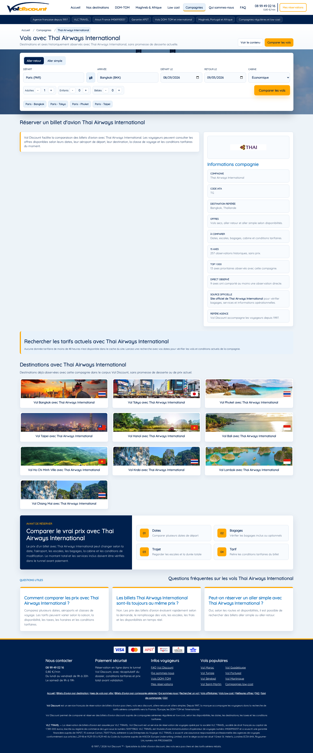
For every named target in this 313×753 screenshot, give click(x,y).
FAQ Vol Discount (162, 667)
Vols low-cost (226, 693)
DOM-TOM (122, 7)
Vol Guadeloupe (235, 667)
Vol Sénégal (208, 678)
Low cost (174, 7)
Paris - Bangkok (35, 104)
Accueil (75, 7)
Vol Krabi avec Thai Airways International (156, 470)
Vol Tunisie (207, 673)
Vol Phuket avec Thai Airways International (249, 402)
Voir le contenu (250, 42)
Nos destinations (97, 7)
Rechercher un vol (189, 693)
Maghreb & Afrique (149, 7)
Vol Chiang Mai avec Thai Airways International (64, 503)
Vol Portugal (233, 673)
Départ (27, 69)
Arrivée (101, 69)
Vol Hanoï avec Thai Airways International (156, 436)
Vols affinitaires (209, 693)
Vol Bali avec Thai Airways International (249, 436)
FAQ (243, 7)
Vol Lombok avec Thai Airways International (249, 470)
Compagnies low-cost (239, 684)
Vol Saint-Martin (211, 684)
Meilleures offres (244, 693)
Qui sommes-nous (221, 7)
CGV (165, 697)
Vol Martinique (234, 678)
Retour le (210, 69)
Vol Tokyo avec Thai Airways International (156, 402)
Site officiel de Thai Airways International (236, 298)
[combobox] (53, 77)
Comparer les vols (279, 42)
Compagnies (194, 7)
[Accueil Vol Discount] (28, 7)
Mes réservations (293, 7)
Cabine (252, 69)
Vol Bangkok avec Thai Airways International (64, 402)
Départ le (167, 69)
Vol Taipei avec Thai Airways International (64, 436)
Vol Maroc (207, 667)
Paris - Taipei (102, 104)
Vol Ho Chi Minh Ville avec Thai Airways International (64, 470)
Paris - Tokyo (58, 104)
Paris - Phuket (80, 104)
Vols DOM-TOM (161, 678)
